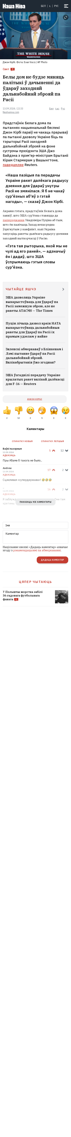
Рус (63, 108)
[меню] (66, 6)
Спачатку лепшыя (52, 441)
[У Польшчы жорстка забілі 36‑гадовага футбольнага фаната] (35, 596)
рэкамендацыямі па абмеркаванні (37, 550)
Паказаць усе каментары (36, 502)
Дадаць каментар (52, 560)
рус (56, 6)
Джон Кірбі (34, 399)
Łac (57, 108)
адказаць (9, 455)
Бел (43, 6)
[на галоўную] (14, 6)
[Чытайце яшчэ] (63, 289)
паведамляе (13, 164)
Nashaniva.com (11, 112)
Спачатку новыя (22, 441)
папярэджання (13, 220)
